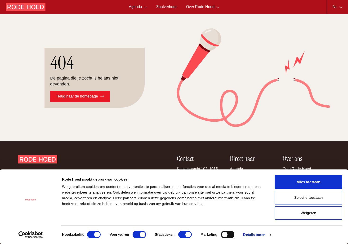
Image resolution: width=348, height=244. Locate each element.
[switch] (139, 234)
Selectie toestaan (308, 197)
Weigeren (309, 213)
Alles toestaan (308, 182)
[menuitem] (166, 7)
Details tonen (254, 235)
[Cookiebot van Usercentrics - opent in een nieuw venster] (30, 234)
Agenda (236, 169)
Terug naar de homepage (77, 96)
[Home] (25, 7)
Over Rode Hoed (297, 169)
